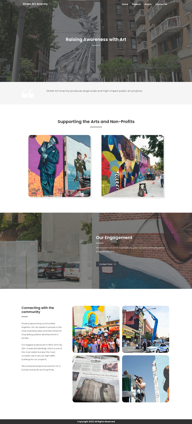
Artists (148, 4)
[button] (107, 264)
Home (125, 4)
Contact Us (161, 4)
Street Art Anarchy (35, 4)
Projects (136, 4)
